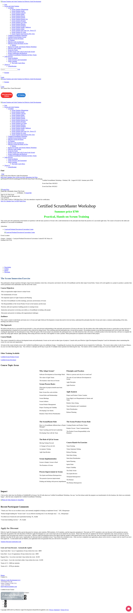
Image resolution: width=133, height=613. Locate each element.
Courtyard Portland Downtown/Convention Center (18, 229)
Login (2, 77)
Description (7, 267)
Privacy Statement (54, 610)
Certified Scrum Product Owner (10, 357)
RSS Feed (4, 177)
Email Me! (28, 193)
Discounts (7, 272)
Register (6, 72)
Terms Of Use (65, 610)
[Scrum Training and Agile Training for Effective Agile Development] (21, 1)
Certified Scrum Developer (8, 360)
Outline (6, 269)
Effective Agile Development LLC (11, 580)
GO (19, 69)
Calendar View (11, 177)
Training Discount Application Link (11, 541)
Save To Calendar (6, 201)
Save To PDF (15, 201)
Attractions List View (31, 177)
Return (3, 575)
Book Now (22, 201)
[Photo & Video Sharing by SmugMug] (12, 500)
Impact (6, 270)
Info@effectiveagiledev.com (9, 586)
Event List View (20, 177)
